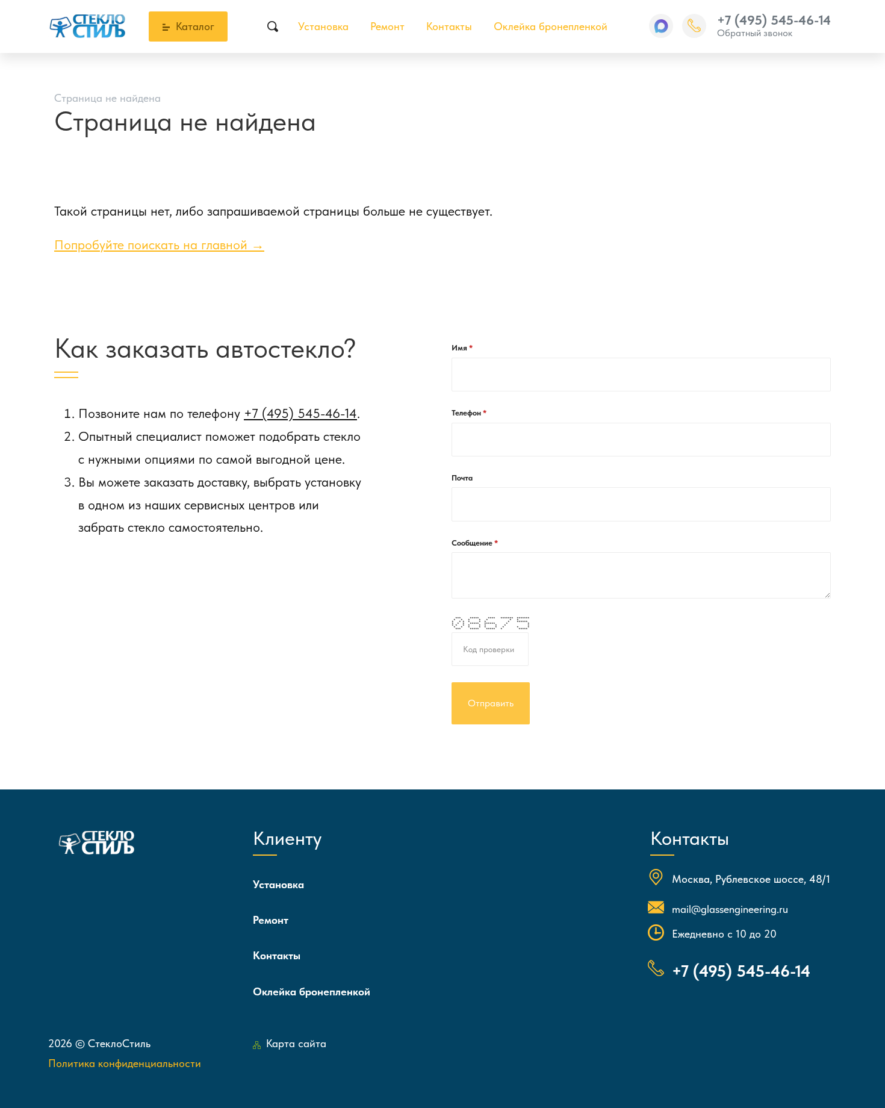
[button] (661, 26)
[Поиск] (273, 26)
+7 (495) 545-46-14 (774, 20)
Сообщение (473, 542)
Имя (460, 347)
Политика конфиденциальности (124, 1063)
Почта (462, 477)
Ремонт (387, 26)
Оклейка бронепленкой (550, 26)
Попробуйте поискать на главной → (159, 244)
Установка (323, 26)
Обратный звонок (754, 33)
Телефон (467, 412)
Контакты (449, 26)
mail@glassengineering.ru (730, 909)
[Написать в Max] (661, 26)
